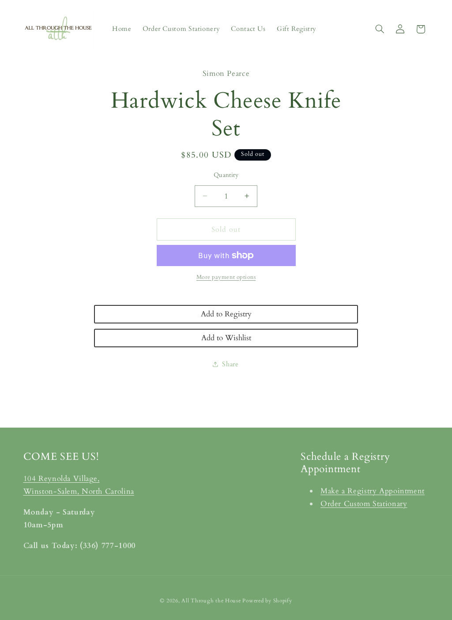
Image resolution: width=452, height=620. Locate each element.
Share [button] (230, 364)
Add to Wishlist (226, 338)
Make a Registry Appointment (372, 491)
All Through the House (211, 600)
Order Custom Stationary (363, 504)
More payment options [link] (226, 277)
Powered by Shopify (267, 600)
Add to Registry (226, 314)
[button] (379, 29)
